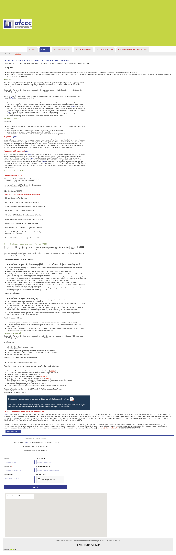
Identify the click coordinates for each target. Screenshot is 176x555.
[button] (172, 551)
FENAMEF (43, 376)
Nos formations (83, 49)
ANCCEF (52, 371)
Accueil (32, 49)
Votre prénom (40, 458)
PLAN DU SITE (95, 545)
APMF (48, 378)
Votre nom (7, 458)
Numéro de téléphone (43, 466)
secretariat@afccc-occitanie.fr (107, 428)
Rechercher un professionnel (132, 49)
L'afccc (44, 49)
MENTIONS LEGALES (83, 545)
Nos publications (105, 49)
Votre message (9, 474)
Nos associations (62, 49)
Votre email (8, 466)
